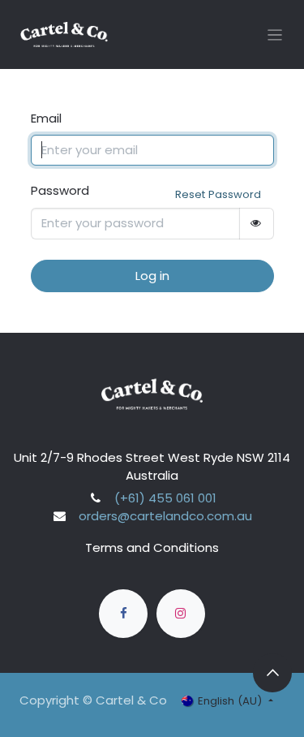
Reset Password (218, 194)
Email (46, 118)
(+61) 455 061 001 (165, 497)
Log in (152, 275)
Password (60, 190)
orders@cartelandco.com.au (165, 515)
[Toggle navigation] (275, 34)
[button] (272, 672)
